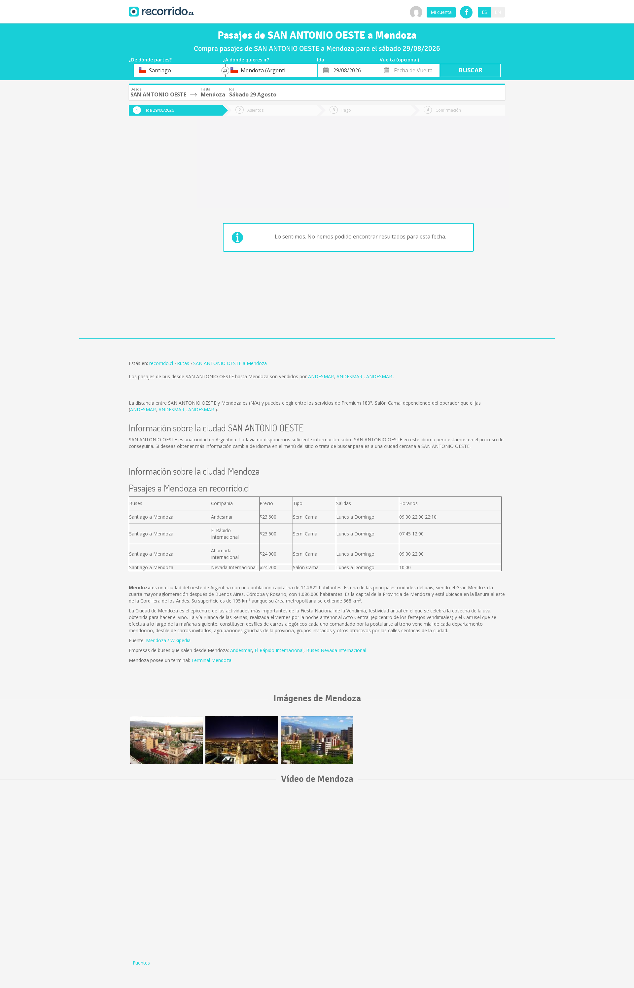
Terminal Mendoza (211, 660)
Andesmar (241, 650)
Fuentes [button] (141, 963)
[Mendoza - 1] (241, 740)
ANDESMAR (321, 376)
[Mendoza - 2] (317, 740)
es (484, 12)
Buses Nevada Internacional (336, 650)
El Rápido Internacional (279, 650)
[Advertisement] (155, 232)
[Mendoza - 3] (166, 740)
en (498, 12)
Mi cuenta (441, 12)
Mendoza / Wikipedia (168, 640)
